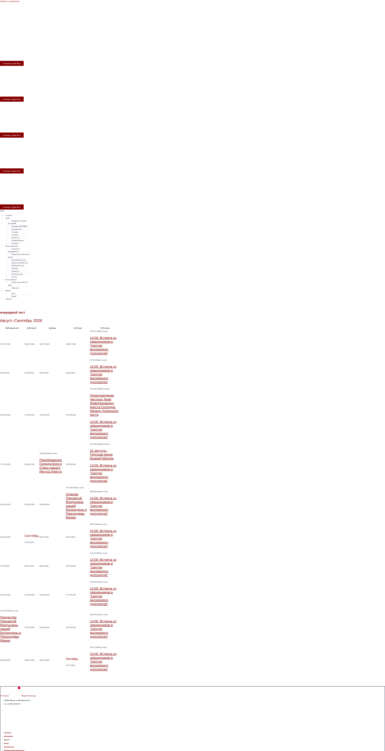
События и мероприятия (14, 250)
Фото (13, 293)
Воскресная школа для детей (18, 255)
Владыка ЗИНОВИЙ (19, 226)
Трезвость (15, 271)
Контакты (15, 243)
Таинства (15, 288)
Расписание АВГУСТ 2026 (18, 283)
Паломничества (18, 266)
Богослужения (81, 33)
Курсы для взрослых (20, 263)
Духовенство (17, 229)
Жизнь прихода (50, 33)
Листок (14, 277)
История (15, 235)
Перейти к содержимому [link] (9, 1)
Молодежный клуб (19, 260)
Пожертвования (18, 240)
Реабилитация (17, 274)
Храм (13, 33)
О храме (15, 232)
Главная (7, 33)
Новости (119, 33)
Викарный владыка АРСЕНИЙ (17, 222)
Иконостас (16, 238)
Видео (14, 296)
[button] (192, 211)
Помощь (15, 268)
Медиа (105, 33)
